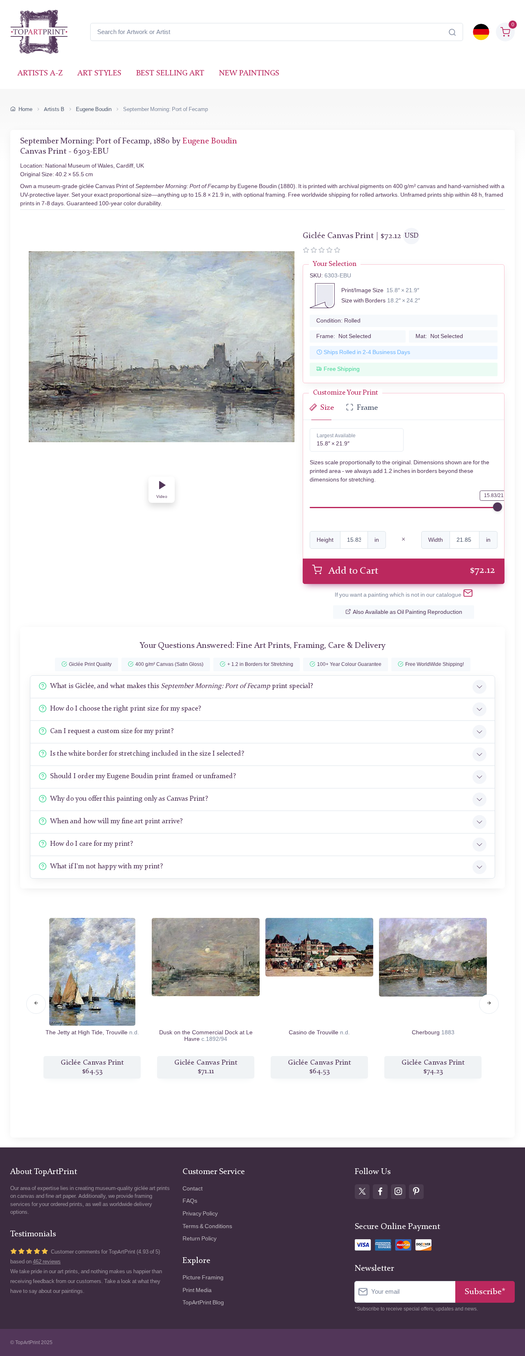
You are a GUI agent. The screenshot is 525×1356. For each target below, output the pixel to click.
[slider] (497, 506)
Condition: (338, 320)
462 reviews (47, 1261)
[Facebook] (380, 1191)
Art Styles (99, 73)
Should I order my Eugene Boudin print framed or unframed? (143, 776)
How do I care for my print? (91, 843)
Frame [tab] (367, 408)
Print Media (197, 1290)
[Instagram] (398, 1191)
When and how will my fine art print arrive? (116, 821)
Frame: (343, 336)
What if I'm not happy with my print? (106, 866)
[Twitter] (362, 1191)
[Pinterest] (416, 1191)
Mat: (439, 336)
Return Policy (200, 1238)
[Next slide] (489, 1004)
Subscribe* (485, 1292)
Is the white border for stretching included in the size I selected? (147, 753)
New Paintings (249, 73)
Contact (193, 1188)
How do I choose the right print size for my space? (125, 708)
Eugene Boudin (94, 109)
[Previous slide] (36, 1004)
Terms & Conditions (207, 1226)
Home (25, 109)
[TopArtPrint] (39, 32)
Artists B (54, 109)
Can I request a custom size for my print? (111, 731)
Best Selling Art (170, 73)
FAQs (190, 1200)
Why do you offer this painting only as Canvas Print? (129, 798)
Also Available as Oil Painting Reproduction (407, 612)
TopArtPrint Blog (203, 1302)
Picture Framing (203, 1277)
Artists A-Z (40, 73)
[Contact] (468, 594)
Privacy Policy (200, 1213)
